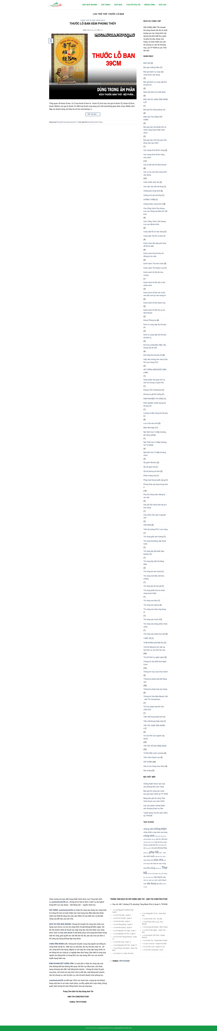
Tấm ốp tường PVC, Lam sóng (155, 529)
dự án (157, 842)
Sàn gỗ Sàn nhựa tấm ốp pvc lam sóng (155, 506)
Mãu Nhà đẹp (148, 428)
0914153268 (124, 961)
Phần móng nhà (149, 476)
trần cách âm (149, 877)
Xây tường (147, 770)
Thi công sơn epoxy (151, 605)
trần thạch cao (160, 877)
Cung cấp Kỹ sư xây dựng (153, 232)
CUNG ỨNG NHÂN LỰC (58, 944)
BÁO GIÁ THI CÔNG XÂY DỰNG (153, 118)
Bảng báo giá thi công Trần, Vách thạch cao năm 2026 (154, 799)
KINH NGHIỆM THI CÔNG (153, 399)
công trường (147, 839)
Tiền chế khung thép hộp (153, 721)
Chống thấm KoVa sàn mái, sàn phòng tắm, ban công (154, 785)
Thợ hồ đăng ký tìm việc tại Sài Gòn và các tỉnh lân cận (154, 648)
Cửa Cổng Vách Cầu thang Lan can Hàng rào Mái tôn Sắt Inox (155, 211)
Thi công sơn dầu (150, 600)
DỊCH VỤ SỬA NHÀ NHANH (60, 924)
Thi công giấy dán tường (153, 537)
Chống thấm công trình (152, 204)
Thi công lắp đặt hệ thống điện (153, 562)
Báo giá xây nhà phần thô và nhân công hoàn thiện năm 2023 (154, 130)
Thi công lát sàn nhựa (152, 571)
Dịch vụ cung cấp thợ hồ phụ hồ (154, 326)
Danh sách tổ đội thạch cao (154, 303)
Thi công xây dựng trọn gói (154, 634)
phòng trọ (146, 853)
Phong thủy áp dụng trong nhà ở (93, 20)
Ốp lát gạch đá (149, 467)
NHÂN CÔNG (149, 5)
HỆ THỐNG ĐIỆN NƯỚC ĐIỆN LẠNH (154, 371)
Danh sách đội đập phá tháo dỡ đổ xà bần (154, 244)
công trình (148, 835)
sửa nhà (158, 859)
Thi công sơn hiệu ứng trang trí (154, 610)
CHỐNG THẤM (149, 200)
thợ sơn (150, 873)
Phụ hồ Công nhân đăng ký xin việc (154, 496)
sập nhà (157, 856)
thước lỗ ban (99, 122)
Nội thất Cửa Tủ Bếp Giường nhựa (154, 453)
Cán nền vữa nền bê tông (153, 186)
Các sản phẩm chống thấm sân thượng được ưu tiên (154, 807)
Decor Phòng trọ (149, 320)
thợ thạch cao (156, 873)
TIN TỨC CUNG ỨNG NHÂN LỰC (154, 727)
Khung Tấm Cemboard (152, 390)
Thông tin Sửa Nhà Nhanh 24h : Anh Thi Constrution (155, 697)
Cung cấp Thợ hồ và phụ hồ (154, 236)
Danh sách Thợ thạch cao (153, 268)
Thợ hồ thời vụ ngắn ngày (153, 657)
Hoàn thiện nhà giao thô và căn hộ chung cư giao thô (154, 381)
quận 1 (161, 853)
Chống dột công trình (151, 191)
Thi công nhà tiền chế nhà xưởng (153, 577)
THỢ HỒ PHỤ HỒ (133, 5)
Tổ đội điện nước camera (153, 753)
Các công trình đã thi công (153, 150)
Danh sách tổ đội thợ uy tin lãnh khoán (154, 311)
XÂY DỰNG (105, 5)
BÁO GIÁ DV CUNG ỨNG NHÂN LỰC (155, 100)
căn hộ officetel (161, 839)
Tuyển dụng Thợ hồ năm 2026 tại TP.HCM (155, 814)
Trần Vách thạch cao (151, 757)
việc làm (151, 880)
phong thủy (90, 122)
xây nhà (159, 884)
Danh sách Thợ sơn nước (153, 263)
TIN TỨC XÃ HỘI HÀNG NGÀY (155, 746)
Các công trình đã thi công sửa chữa (153, 156)
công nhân (147, 832)
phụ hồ (154, 852)
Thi (101, 30)
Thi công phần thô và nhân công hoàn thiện (154, 591)
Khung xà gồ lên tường (152, 394)
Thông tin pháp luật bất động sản (155, 680)
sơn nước (151, 856)
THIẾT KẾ (147, 638)
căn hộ (153, 839)
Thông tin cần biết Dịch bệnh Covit (154, 663)
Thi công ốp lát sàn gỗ (152, 586)
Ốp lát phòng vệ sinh (151, 471)
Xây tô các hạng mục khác (154, 766)
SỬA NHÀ (118, 5)
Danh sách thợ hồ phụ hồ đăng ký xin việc (153, 254)
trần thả (145, 880)
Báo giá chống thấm (151, 67)
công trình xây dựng (160, 836)
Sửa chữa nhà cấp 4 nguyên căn (154, 516)
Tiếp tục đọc (92, 114)
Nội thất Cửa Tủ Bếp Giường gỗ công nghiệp (154, 433)
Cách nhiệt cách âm (151, 182)
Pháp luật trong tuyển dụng (154, 480)
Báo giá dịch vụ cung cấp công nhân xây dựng (153, 73)
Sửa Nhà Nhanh (89, 5)
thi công (151, 868)
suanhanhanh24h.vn (67, 910)
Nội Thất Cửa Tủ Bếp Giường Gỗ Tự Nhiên (154, 443)
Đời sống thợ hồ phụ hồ (152, 355)
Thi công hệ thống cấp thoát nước (154, 542)
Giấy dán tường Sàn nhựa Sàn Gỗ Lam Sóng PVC (155, 360)
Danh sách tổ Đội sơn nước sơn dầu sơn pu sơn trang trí (154, 294)
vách (156, 880)
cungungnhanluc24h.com (122, 1028)
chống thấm (160, 828)
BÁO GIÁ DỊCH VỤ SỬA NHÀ (154, 92)
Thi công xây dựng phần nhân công (155, 625)
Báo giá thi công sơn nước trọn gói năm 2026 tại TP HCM (155, 792)
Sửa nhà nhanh (66, 933)
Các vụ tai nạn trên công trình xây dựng (155, 173)
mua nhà (148, 848)
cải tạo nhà (146, 842)
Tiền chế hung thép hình (153, 717)
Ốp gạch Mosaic (149, 462)
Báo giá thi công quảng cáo (154, 110)
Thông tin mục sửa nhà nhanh (155, 672)
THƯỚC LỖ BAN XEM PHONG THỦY (93, 23)
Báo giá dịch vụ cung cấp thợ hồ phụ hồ (155, 83)
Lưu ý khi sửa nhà (150, 423)
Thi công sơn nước (150, 619)
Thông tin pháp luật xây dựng (155, 689)
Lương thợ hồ (153, 845)
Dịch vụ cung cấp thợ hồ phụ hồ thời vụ (154, 336)
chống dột (148, 829)
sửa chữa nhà (148, 860)
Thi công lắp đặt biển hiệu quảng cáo (153, 552)
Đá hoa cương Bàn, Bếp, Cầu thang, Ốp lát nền (154, 346)
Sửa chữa (163, 856)
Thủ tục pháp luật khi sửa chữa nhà (153, 708)
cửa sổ (153, 842)
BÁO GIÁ (162, 5)
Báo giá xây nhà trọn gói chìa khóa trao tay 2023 (155, 141)
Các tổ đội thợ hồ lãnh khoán (154, 165)
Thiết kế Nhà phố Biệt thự (153, 643)
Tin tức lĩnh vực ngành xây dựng (154, 737)
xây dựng (151, 883)
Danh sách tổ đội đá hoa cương (153, 273)
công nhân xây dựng (159, 832)
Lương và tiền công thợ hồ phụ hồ (155, 414)
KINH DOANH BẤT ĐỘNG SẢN (61, 963)
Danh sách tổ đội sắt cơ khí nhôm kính (154, 283)
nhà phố (154, 848)
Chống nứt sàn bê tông (152, 195)
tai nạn (153, 863)
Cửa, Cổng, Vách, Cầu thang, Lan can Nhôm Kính (154, 222)
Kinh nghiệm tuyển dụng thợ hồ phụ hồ (154, 404)
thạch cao (158, 868)
